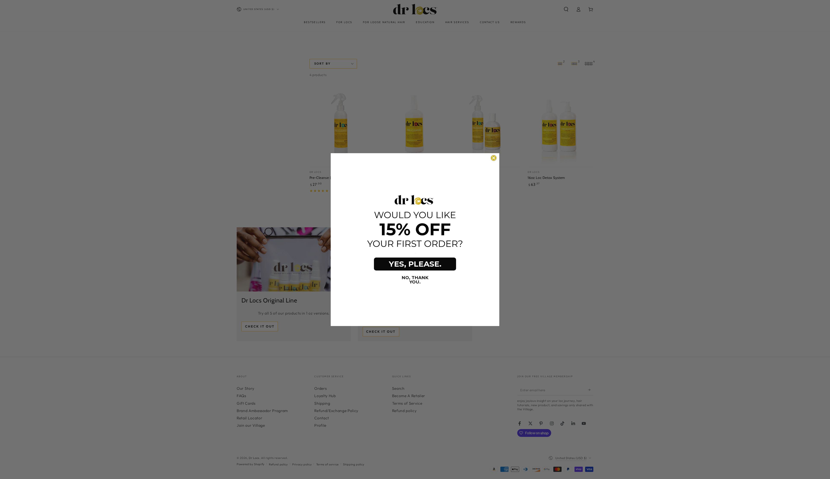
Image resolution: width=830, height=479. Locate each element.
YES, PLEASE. (415, 264)
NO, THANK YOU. (415, 280)
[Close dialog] (494, 158)
